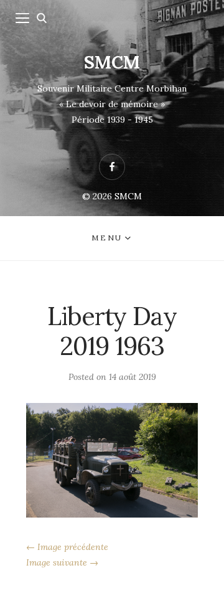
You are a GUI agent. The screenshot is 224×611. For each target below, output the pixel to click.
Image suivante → (62, 562)
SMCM (112, 62)
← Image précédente (67, 546)
